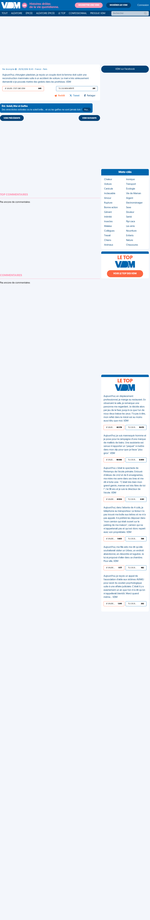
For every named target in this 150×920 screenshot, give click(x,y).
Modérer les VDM (118, 5)
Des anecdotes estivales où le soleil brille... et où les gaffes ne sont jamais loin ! (45, 108)
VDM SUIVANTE (89, 118)
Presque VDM (97, 13)
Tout (5, 13)
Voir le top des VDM (125, 274)
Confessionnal (78, 13)
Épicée (29, 13)
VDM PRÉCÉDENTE (12, 118)
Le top (61, 13)
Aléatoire (16, 13)
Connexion (143, 5)
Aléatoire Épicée (45, 13)
